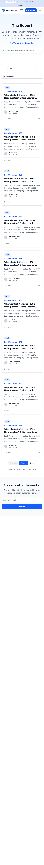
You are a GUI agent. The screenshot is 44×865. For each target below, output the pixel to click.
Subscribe (21, 507)
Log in (21, 10)
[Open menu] (40, 10)
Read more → (22, 5)
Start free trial (31, 10)
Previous (13, 463)
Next (32, 463)
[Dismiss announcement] (42, 3)
